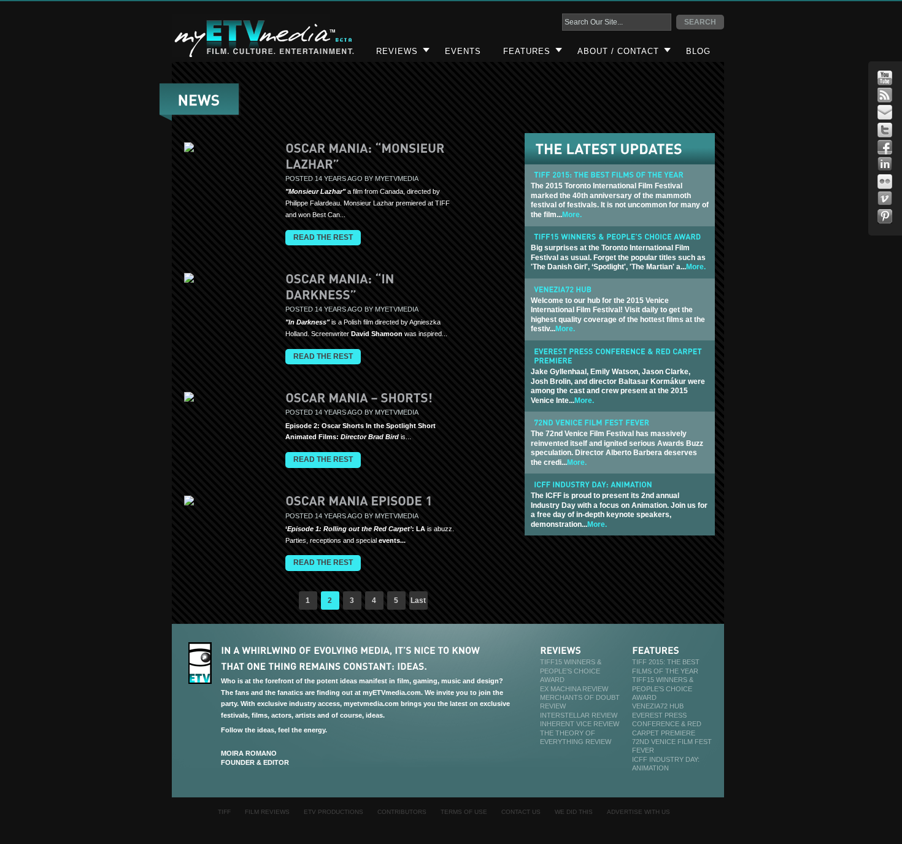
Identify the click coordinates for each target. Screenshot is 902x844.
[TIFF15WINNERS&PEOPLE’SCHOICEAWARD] (617, 236)
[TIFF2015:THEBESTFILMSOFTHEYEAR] (609, 175)
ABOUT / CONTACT (618, 51)
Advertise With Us (638, 811)
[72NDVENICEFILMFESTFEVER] (591, 422)
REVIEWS (397, 51)
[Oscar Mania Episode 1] (359, 500)
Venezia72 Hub (658, 706)
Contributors (401, 811)
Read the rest (323, 237)
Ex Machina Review (574, 688)
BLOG (698, 51)
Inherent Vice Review (579, 723)
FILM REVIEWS (267, 811)
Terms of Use (464, 811)
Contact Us (521, 811)
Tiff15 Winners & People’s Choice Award (570, 670)
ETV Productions (333, 811)
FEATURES (526, 51)
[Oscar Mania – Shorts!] (359, 397)
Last (418, 600)
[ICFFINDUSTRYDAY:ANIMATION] (593, 484)
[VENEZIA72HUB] (563, 289)
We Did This (574, 811)
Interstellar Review (578, 715)
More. (572, 214)
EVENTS (463, 51)
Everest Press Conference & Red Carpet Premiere (666, 724)
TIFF (224, 811)
